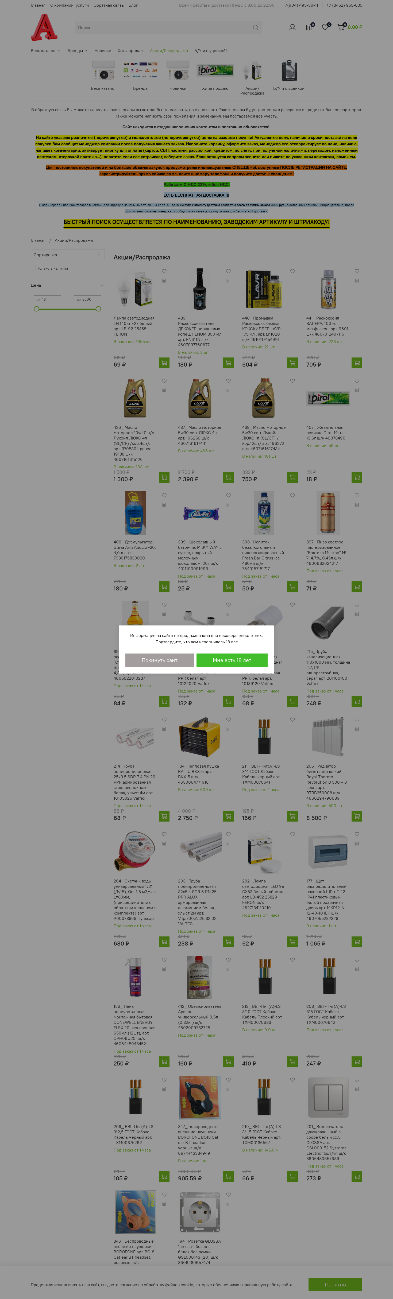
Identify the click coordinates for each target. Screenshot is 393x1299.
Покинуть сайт (160, 660)
